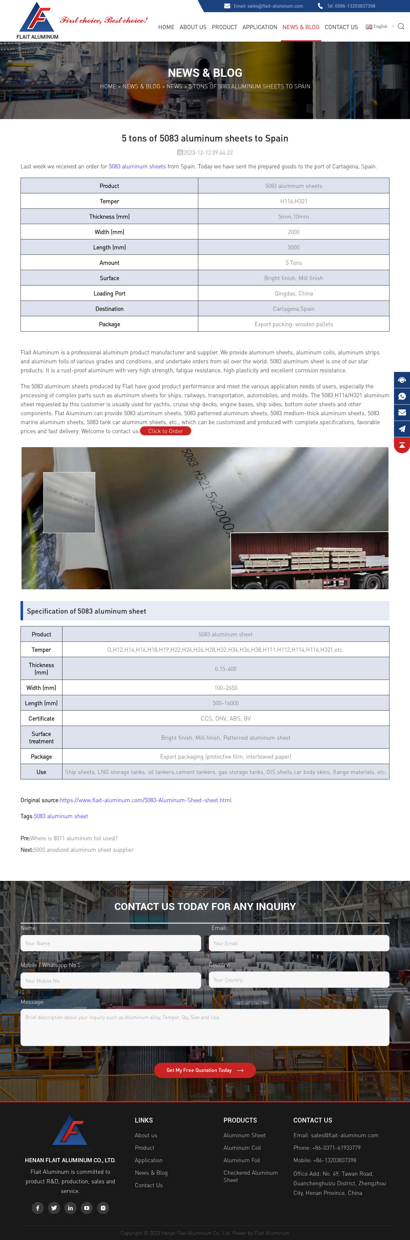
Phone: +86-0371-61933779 (327, 1147)
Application (259, 26)
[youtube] (87, 1208)
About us (193, 26)
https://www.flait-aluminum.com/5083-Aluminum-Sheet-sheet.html (146, 799)
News (175, 86)
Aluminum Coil (242, 1147)
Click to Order (165, 430)
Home (166, 26)
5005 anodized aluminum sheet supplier (84, 849)
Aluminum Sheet (245, 1135)
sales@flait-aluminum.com (275, 6)
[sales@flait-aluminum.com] (402, 413)
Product (224, 26)
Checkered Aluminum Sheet (251, 1176)
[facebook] (38, 1208)
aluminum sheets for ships (147, 395)
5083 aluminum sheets (137, 166)
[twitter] (54, 1208)
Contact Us (341, 26)
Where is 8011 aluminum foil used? (74, 837)
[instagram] (103, 1208)
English (379, 26)
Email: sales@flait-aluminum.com (336, 1135)
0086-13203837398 (355, 6)
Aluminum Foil (242, 1160)
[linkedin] (70, 1208)
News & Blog (301, 26)
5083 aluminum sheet (61, 815)
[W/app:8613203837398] (402, 396)
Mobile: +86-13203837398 (324, 1160)
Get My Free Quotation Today (200, 1070)
